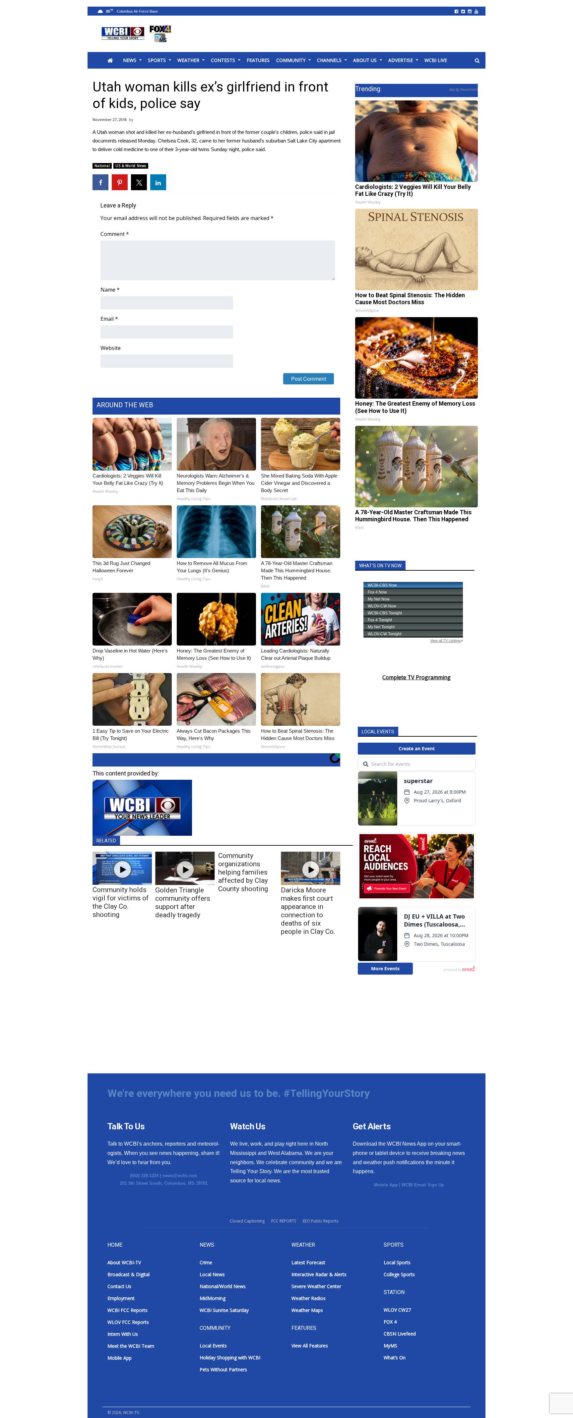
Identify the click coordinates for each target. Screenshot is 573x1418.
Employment (121, 1298)
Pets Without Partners (223, 1369)
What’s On (395, 1357)
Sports (157, 60)
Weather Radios (308, 1298)
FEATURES (258, 60)
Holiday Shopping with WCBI (230, 1357)
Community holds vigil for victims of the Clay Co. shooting (121, 902)
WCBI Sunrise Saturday (224, 1310)
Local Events (213, 1345)
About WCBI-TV (124, 1262)
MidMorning (212, 1298)
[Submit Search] (477, 61)
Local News (212, 1274)
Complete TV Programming (416, 677)
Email (109, 318)
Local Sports (397, 1262)
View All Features (309, 1345)
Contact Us (119, 1286)
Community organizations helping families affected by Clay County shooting (243, 872)
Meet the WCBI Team (130, 1346)
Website (110, 348)
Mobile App (386, 1184)
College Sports (399, 1274)
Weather (188, 60)
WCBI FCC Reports (127, 1310)
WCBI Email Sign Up (423, 1184)
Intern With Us (122, 1334)
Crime (206, 1262)
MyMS (390, 1345)
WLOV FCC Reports (128, 1322)
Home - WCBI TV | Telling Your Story (137, 34)
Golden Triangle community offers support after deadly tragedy (182, 902)
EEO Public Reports (320, 1221)
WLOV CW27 (397, 1310)
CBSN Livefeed (400, 1334)
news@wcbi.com (179, 1175)
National (102, 165)
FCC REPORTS (283, 1221)
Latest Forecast (308, 1262)
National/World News (223, 1286)
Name (110, 289)
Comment (114, 234)
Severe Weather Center (316, 1286)
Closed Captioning (247, 1221)
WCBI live (435, 60)
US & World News (130, 165)
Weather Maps (307, 1310)
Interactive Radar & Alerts (319, 1274)
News (129, 60)
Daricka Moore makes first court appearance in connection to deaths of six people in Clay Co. (308, 911)
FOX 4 (390, 1322)
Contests (223, 60)
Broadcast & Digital (128, 1274)
